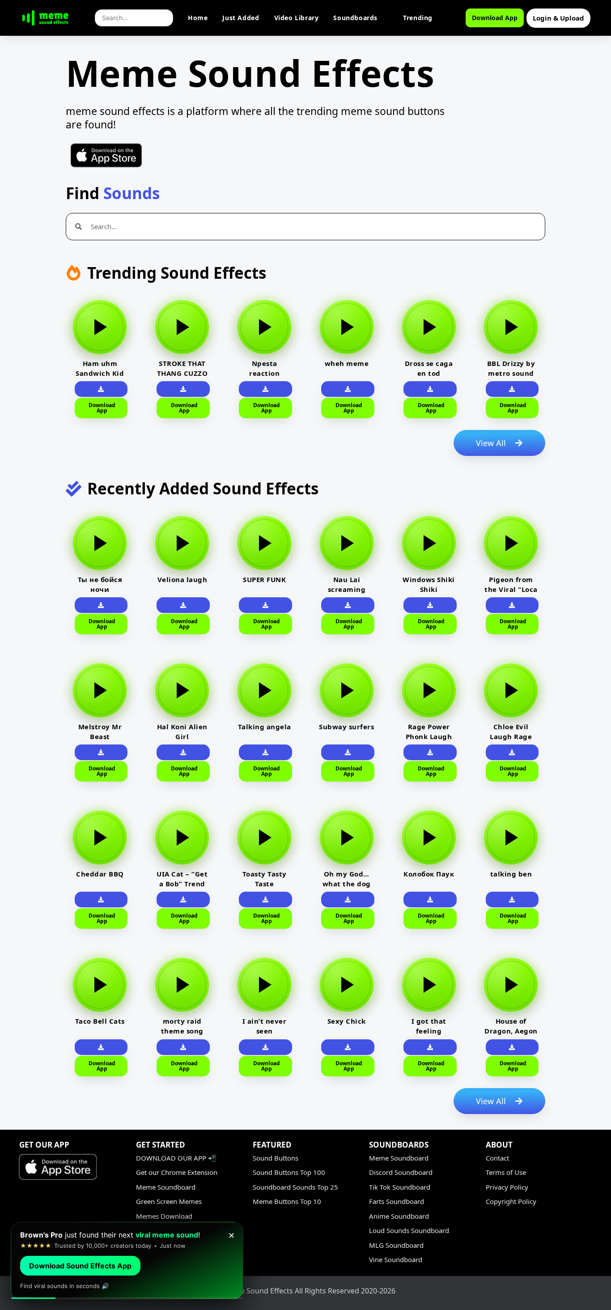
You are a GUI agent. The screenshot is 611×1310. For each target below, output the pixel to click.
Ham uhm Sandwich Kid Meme (100, 373)
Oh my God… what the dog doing (346, 883)
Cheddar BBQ (100, 873)
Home (198, 17)
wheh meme (347, 363)
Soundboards (355, 17)
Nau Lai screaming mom (347, 589)
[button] (101, 389)
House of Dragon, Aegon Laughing (511, 1031)
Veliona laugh (182, 579)
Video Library (296, 17)
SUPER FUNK (264, 579)
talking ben (511, 873)
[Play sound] (100, 327)
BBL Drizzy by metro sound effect (511, 373)
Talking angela (264, 726)
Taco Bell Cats (100, 1021)
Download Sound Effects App (80, 1265)
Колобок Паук (428, 873)
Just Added (240, 17)
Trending (418, 17)
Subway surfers (346, 726)
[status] (127, 1260)
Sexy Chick (346, 1021)
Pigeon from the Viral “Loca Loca (511, 589)
